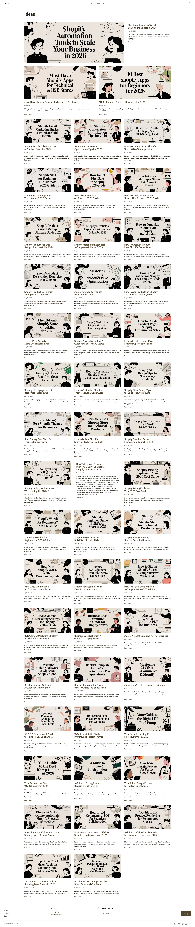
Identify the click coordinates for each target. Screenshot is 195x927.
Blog (5, 916)
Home (6, 910)
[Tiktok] (182, 924)
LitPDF (10, 923)
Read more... (131, 42)
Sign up (186, 914)
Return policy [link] (55, 912)
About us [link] (53, 909)
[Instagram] (175, 924)
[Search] (181, 3)
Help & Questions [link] (56, 914)
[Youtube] (179, 924)
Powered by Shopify (17, 923)
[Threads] (189, 924)
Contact (6, 913)
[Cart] (189, 3)
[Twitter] (186, 924)
